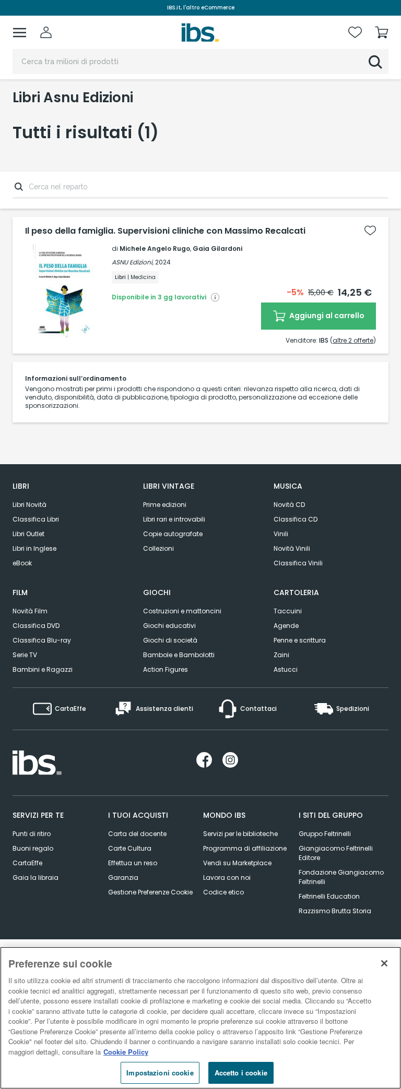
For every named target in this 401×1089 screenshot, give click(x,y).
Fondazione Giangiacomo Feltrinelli (341, 877)
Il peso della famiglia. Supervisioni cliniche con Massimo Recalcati (165, 231)
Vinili (281, 533)
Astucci (286, 669)
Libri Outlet (28, 533)
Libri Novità (29, 504)
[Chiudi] (384, 963)
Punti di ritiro (32, 833)
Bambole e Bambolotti (179, 654)
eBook (22, 563)
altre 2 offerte (353, 340)
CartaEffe (27, 862)
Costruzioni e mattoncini (182, 611)
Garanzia (123, 877)
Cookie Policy (125, 1052)
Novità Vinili (292, 548)
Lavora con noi (227, 877)
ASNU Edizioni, (133, 262)
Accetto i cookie (241, 1073)
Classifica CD (295, 519)
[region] (200, 1018)
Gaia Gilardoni (217, 248)
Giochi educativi (169, 625)
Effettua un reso (132, 862)
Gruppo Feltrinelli (325, 833)
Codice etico (223, 892)
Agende (286, 625)
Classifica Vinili (298, 563)
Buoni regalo (33, 848)
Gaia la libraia (35, 877)
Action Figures (165, 669)
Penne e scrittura (300, 640)
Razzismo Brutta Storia (335, 910)
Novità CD (289, 504)
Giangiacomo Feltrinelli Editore (336, 853)
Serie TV (25, 654)
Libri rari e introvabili (174, 519)
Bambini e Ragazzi (43, 669)
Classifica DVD (36, 625)
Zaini (281, 654)
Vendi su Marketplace (237, 862)
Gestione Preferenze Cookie (150, 892)
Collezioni (158, 548)
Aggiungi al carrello (326, 315)
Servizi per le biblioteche (240, 833)
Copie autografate (173, 533)
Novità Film (30, 611)
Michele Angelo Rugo (155, 248)
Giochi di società (170, 640)
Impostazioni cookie (159, 1073)
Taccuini (288, 611)
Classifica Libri (36, 519)
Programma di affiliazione (245, 848)
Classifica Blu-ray (42, 640)
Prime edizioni (164, 504)
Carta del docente (137, 833)
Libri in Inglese (34, 548)
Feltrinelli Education (329, 896)
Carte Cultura (129, 848)
